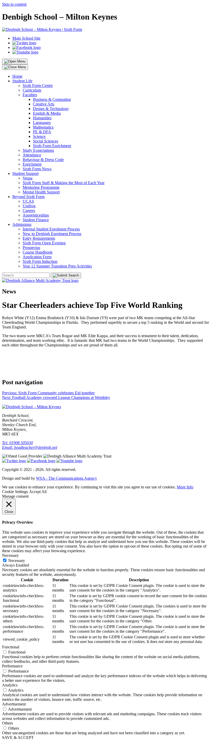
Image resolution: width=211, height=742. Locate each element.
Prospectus (31, 247)
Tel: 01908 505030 (17, 443)
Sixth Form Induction (40, 261)
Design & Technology (51, 108)
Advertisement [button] (14, 704)
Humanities (42, 118)
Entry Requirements (39, 238)
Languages (42, 122)
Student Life (22, 81)
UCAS (28, 201)
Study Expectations (38, 150)
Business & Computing (52, 99)
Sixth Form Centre (38, 85)
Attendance (32, 155)
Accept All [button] (38, 491)
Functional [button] (10, 647)
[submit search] (66, 275)
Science (39, 136)
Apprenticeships (36, 215)
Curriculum (32, 90)
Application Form (37, 257)
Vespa (27, 178)
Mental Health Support (41, 192)
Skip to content (14, 4)
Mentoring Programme (41, 187)
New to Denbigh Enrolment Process (52, 233)
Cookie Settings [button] (15, 491)
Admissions (21, 224)
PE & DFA (42, 132)
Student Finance (36, 220)
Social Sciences (45, 141)
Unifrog (29, 206)
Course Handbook (37, 252)
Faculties (30, 95)
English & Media (47, 113)
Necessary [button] (10, 555)
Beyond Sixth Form (28, 196)
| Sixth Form (71, 29)
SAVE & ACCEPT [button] (18, 737)
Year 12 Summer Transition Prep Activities (57, 266)
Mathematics (43, 127)
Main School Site (26, 38)
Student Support (25, 173)
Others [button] (7, 723)
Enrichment (32, 164)
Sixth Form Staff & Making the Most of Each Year (63, 183)
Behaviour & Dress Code (43, 159)
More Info (185, 487)
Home (17, 76)
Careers (29, 210)
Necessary (16, 560)
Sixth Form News (37, 169)
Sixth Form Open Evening (44, 243)
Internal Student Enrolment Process (51, 229)
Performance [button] (12, 666)
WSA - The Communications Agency (66, 478)
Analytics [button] (9, 685)
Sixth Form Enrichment (52, 146)
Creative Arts (43, 104)
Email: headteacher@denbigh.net (29, 447)
